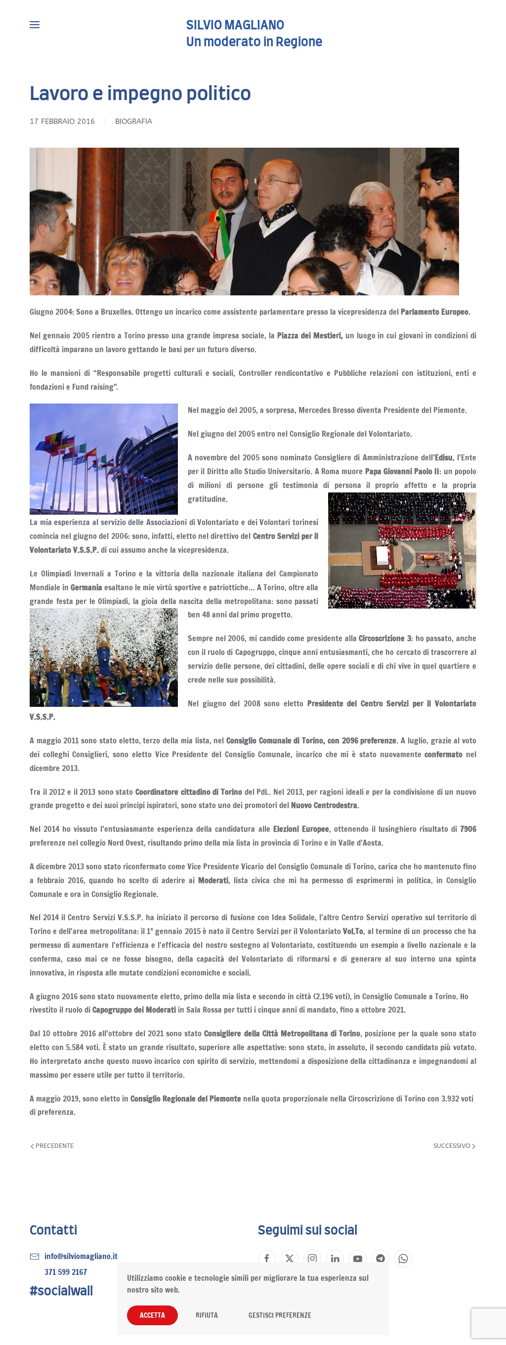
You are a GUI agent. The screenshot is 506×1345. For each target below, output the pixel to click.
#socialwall (61, 1292)
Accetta (152, 1315)
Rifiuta (207, 1315)
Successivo (451, 1145)
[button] (35, 24)
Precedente (55, 1145)
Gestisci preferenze (280, 1315)
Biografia (133, 121)
